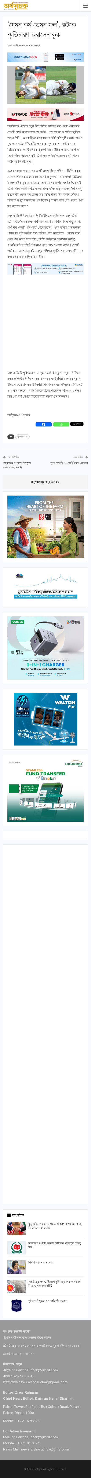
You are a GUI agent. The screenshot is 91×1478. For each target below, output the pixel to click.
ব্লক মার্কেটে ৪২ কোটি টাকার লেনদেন (69, 463)
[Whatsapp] (61, 424)
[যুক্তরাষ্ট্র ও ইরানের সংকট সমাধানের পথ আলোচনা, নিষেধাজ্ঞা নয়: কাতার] (16, 1228)
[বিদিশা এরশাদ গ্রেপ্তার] (16, 1267)
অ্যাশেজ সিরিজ (22, 437)
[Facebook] (44, 424)
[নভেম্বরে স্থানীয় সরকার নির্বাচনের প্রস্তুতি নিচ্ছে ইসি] (16, 1248)
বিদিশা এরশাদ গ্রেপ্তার (40, 1262)
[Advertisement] (45, 322)
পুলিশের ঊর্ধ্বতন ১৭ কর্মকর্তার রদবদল (47, 1301)
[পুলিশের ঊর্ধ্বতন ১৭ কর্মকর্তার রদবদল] (16, 1305)
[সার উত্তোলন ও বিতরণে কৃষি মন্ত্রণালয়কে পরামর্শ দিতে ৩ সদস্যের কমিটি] (16, 1286)
